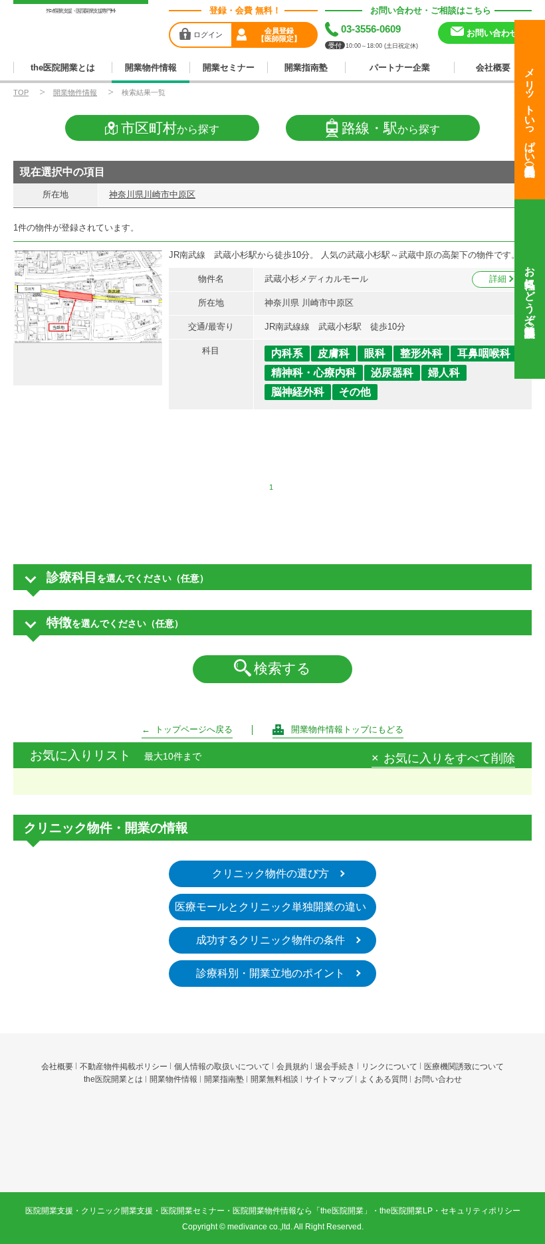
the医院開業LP (406, 1210)
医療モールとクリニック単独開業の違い (270, 906)
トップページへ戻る (194, 729)
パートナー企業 (400, 67)
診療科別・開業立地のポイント (270, 973)
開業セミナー (229, 67)
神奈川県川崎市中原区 (152, 194)
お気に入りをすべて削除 (449, 759)
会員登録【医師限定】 (279, 35)
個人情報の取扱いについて (222, 1066)
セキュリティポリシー (480, 1210)
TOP (21, 92)
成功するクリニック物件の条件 (270, 940)
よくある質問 (383, 1079)
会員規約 (292, 1066)
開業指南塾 (306, 67)
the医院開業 (272, 1119)
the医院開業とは (63, 67)
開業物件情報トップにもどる (347, 729)
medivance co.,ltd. (259, 1226)
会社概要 (493, 67)
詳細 (497, 279)
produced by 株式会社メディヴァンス (272, 1154)
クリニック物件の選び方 (270, 873)
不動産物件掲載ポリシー (123, 1066)
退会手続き (335, 1066)
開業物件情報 (151, 67)
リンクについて (389, 1066)
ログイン (208, 35)
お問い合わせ (438, 1079)
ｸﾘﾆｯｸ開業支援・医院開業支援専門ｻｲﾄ (81, 11)
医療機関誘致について (464, 1066)
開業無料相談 (274, 1079)
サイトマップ (329, 1079)
